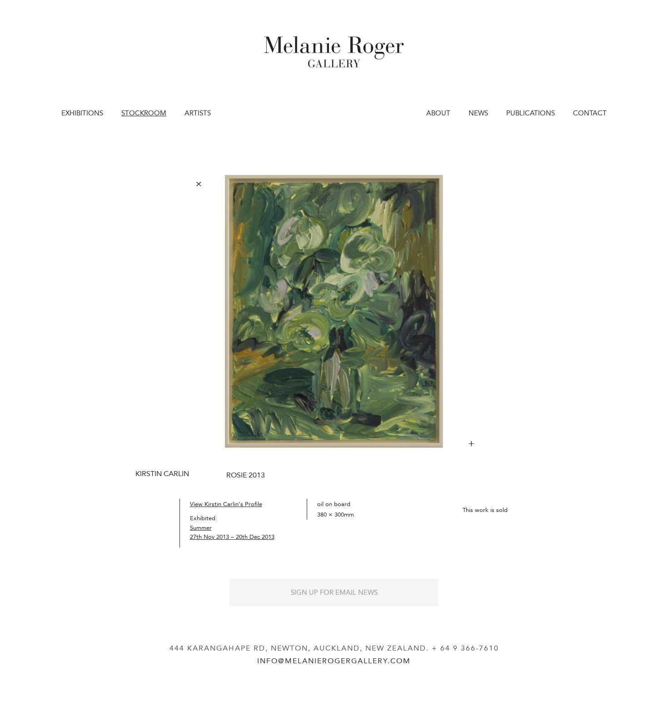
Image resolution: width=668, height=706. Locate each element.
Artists (197, 113)
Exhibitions (82, 113)
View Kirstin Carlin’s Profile (226, 504)
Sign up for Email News (334, 592)
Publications (530, 113)
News (478, 113)
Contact (590, 113)
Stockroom (143, 113)
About (438, 113)
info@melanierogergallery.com (334, 660)
